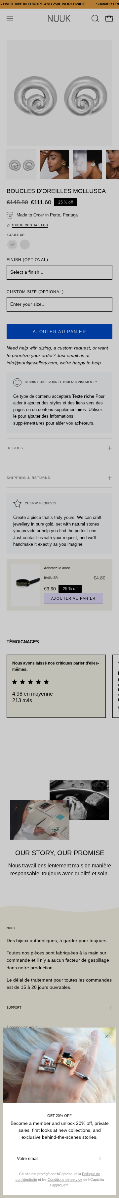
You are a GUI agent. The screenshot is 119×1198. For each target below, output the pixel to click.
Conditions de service (65, 1179)
